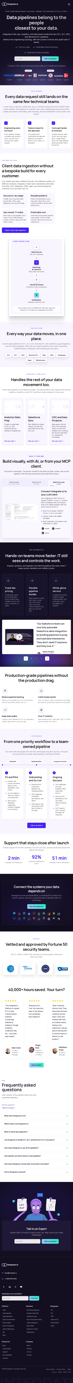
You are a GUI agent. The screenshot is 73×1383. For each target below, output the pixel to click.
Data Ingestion (7, 1313)
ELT (52, 1313)
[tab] (14, 483)
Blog (4, 1345)
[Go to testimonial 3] (41, 658)
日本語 (65, 1372)
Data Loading (7, 1322)
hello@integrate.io (11, 1273)
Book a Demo (36, 1065)
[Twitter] (15, 1287)
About (28, 1345)
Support (5, 1352)
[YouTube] (21, 1287)
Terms (69, 1369)
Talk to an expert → (9, 1108)
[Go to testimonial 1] (31, 658)
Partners (29, 1348)
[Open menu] (69, 4)
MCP (4, 1335)
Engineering (30, 1332)
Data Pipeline (55, 1322)
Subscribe (34, 1298)
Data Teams (30, 1326)
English (60, 1372)
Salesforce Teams (32, 1329)
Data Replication (8, 1316)
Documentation (7, 1355)
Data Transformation (9, 1319)
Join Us (29, 1352)
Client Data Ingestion (33, 1310)
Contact (29, 1355)
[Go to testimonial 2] (36, 658)
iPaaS (52, 1326)
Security (5, 1358)
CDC (52, 1316)
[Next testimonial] (47, 658)
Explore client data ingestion (15, 230)
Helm (4, 1310)
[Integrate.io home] (10, 4)
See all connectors (36, 906)
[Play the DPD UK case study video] (19, 637)
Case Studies (7, 1348)
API (4, 1332)
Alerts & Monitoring (8, 1329)
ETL (52, 1310)
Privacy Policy (61, 1369)
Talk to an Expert (50, 59)
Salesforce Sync (32, 1316)
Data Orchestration (8, 1326)
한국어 (69, 1372)
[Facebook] (4, 1287)
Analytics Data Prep (33, 1313)
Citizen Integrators (32, 1322)
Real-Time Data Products (34, 1319)
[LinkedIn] (10, 1287)
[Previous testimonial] (26, 658)
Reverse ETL (55, 1319)
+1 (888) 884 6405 (11, 1279)
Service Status (50, 1369)
